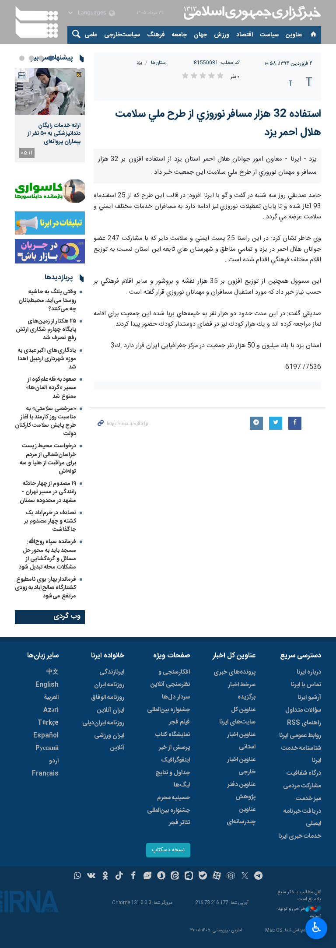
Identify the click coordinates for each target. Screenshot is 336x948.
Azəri (51, 710)
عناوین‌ (294, 35)
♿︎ (316, 927)
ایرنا (251, 13)
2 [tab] (41, 58)
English (47, 685)
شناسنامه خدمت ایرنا (301, 754)
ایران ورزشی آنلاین (109, 741)
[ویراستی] (147, 877)
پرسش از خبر (174, 747)
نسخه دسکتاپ (168, 850)
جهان (200, 35)
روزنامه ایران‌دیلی (103, 723)
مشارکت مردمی (302, 786)
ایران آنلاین (110, 710)
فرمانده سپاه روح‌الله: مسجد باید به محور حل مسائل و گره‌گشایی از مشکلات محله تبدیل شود (47, 554)
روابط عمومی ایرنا (300, 735)
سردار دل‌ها (176, 697)
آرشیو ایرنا (309, 697)
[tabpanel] (50, 115)
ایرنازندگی (111, 672)
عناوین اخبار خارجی (241, 766)
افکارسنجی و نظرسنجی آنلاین (170, 678)
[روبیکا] (231, 877)
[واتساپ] (78, 877)
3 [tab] (31, 58)
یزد (139, 63)
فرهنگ (156, 35)
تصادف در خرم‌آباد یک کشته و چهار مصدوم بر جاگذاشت (50, 521)
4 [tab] (21, 58)
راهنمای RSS (304, 723)
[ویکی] (91, 877)
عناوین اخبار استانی (241, 741)
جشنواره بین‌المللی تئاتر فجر (168, 816)
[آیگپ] (189, 877)
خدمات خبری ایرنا (299, 836)
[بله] (203, 877)
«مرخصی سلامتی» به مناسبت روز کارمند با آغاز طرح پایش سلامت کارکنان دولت (45, 421)
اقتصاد (244, 35)
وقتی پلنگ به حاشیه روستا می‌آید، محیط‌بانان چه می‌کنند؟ (47, 300)
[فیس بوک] (133, 877)
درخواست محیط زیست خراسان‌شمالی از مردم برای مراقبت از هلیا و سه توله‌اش (48, 458)
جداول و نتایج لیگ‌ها (172, 779)
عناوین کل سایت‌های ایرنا (237, 716)
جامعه (179, 35)
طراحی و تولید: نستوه (298, 913)
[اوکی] (105, 877)
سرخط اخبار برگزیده (242, 691)
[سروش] (161, 877)
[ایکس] (245, 877)
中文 (52, 672)
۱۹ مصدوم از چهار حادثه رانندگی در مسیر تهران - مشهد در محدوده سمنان (48, 492)
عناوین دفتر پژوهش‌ (242, 790)
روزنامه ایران (109, 685)
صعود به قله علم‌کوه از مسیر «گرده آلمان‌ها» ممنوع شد (51, 388)
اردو (54, 761)
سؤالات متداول (303, 710)
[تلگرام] (259, 877)
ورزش (221, 35)
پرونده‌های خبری (235, 672)
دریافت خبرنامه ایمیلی (302, 817)
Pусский (47, 748)
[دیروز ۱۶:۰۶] (50, 91)
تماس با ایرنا (306, 685)
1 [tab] (50, 58)
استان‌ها (159, 63)
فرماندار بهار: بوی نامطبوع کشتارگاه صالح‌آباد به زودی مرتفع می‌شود (45, 588)
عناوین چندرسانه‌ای (241, 815)
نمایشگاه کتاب (172, 735)
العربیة (51, 697)
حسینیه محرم (173, 798)
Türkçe (48, 723)
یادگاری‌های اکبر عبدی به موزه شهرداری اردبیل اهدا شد (47, 359)
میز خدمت (308, 799)
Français (45, 774)
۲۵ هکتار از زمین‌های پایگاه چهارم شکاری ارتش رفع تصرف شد (46, 329)
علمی (90, 35)
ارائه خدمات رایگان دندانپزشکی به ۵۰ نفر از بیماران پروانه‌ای (54, 134)
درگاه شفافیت (304, 773)
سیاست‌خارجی (122, 35)
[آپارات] (217, 877)
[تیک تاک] (119, 877)
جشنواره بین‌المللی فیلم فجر (168, 716)
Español (46, 735)
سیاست (269, 35)
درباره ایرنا (309, 672)
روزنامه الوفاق (107, 697)
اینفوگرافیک (175, 760)
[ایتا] (175, 877)
